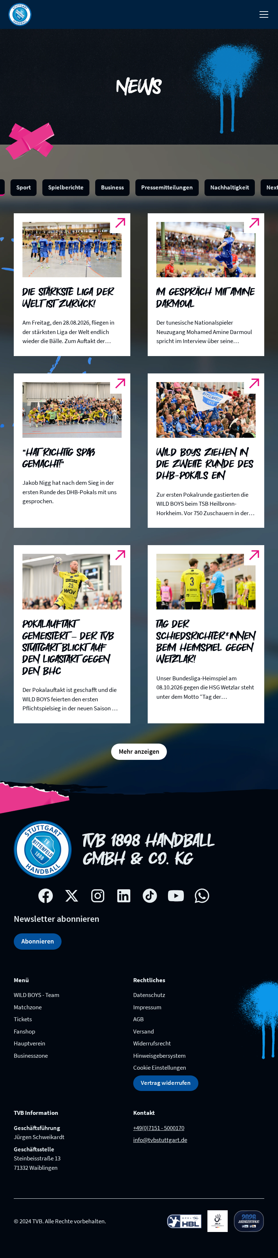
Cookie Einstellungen (159, 1067)
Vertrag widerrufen (166, 1083)
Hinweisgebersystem (159, 1056)
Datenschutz (149, 995)
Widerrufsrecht (152, 1043)
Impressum (147, 1007)
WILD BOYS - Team (36, 995)
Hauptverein (29, 1043)
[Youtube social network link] (176, 895)
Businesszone (31, 1056)
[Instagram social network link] (97, 895)
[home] (19, 14)
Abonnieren (37, 941)
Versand (143, 1031)
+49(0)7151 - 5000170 (158, 1128)
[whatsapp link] (202, 895)
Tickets (23, 1019)
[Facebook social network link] (45, 895)
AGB (138, 1019)
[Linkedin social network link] (123, 895)
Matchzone (28, 1007)
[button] (262, 14)
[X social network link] (71, 895)
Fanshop (24, 1031)
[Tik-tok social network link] (150, 895)
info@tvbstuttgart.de (160, 1140)
